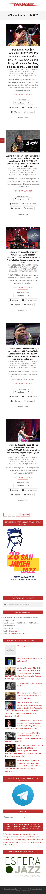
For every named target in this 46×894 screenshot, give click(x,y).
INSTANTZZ (32, 74)
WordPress (27, 891)
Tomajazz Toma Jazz (18, 634)
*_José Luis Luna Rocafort (20, 169)
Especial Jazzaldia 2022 (19, 70)
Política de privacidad (10, 889)
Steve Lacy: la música (24, 646)
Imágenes (23, 74)
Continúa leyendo (23, 95)
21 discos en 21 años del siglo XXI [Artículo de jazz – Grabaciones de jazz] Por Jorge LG (29, 695)
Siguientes (25, 515)
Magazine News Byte (36, 889)
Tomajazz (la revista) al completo (23, 76)
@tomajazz (13, 631)
